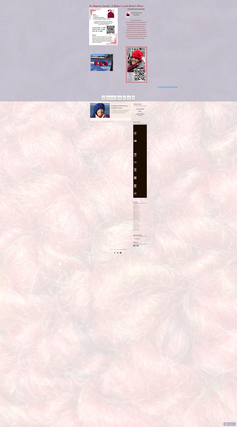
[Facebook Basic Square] (134, 245)
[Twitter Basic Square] (136, 245)
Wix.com (125, 249)
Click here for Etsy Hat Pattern (136, 9)
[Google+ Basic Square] (137, 245)
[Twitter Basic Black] (117, 252)
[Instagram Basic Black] (120, 252)
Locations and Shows (168, 87)
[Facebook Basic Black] (114, 252)
